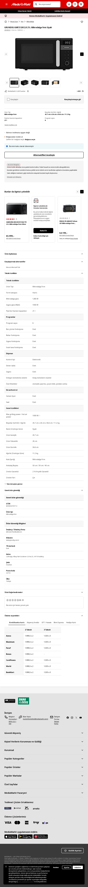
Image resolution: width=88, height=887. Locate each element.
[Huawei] (40, 836)
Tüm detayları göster (15, 484)
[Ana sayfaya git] (21, 4)
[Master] (17, 822)
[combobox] (49, 4)
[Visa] (7, 822)
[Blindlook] (9, 701)
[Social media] (68, 717)
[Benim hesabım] (69, 4)
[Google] (25, 836)
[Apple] (10, 836)
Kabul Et (43, 230)
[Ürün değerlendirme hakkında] (23, 600)
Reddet (56, 867)
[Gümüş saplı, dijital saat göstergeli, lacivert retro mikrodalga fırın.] (69, 208)
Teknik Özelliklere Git (10, 125)
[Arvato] (36, 808)
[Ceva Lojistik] (7, 808)
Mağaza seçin (30, 139)
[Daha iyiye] (23, 701)
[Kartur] (17, 808)
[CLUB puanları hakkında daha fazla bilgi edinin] (28, 91)
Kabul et (78, 867)
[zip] (45, 823)
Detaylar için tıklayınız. (14, 177)
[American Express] (26, 822)
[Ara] (36, 4)
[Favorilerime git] (75, 4)
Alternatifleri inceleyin (44, 155)
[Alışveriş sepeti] (81, 4)
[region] (44, 651)
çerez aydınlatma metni (25, 882)
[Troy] (36, 822)
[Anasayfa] (5, 21)
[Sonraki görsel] (82, 54)
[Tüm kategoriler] (6, 4)
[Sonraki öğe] (82, 191)
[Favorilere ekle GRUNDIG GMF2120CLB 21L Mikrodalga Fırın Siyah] (82, 22)
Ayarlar (66, 867)
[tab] (16, 622)
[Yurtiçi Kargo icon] (26, 808)
